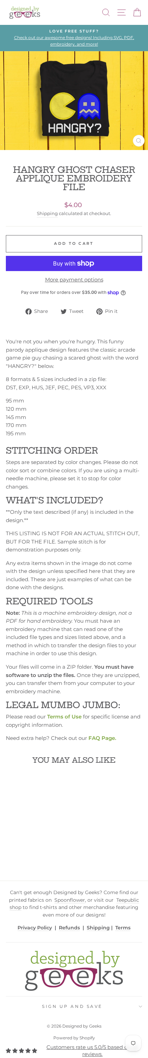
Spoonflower (69, 900)
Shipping (47, 213)
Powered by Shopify (74, 1037)
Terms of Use (64, 717)
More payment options (74, 280)
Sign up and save (72, 1006)
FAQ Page (101, 738)
